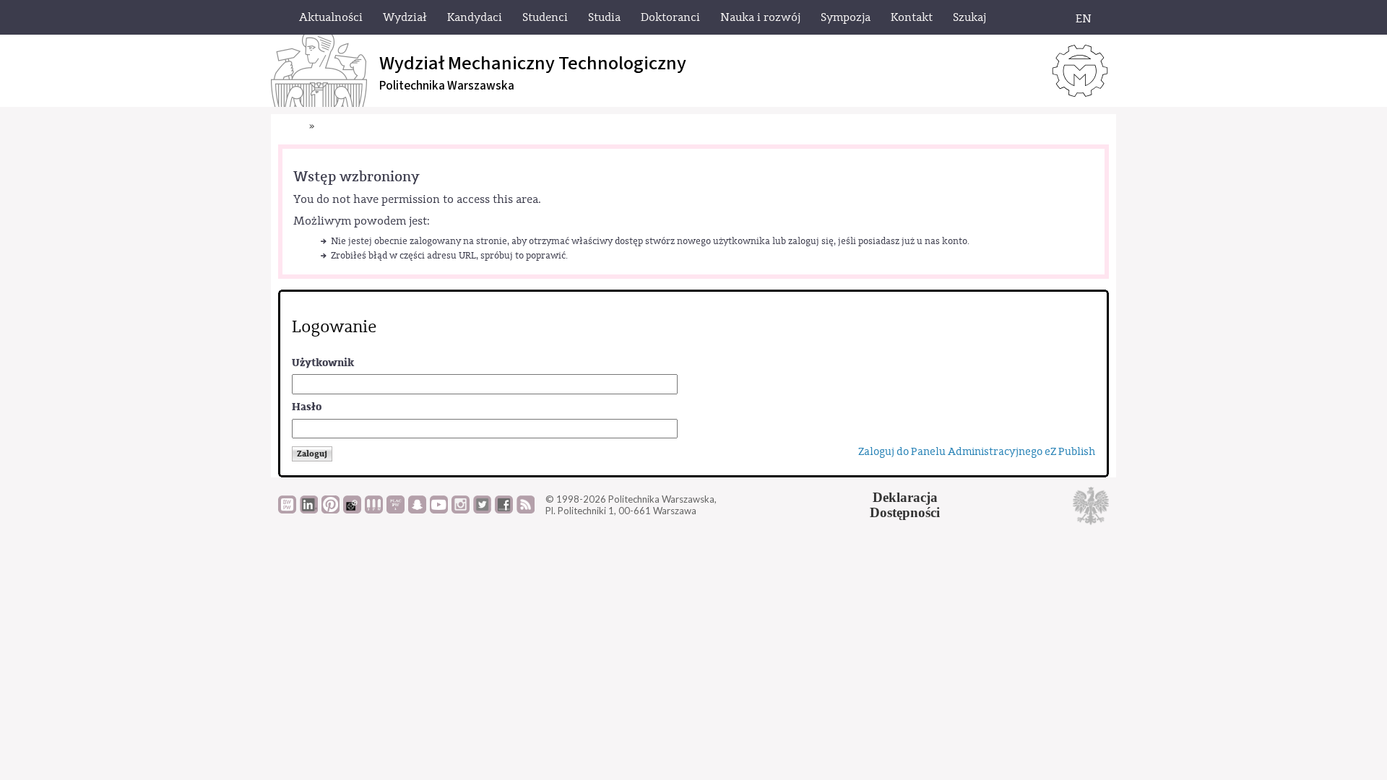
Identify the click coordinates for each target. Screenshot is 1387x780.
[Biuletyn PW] (374, 509)
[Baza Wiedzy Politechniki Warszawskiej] (287, 509)
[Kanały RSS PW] (526, 509)
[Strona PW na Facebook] (504, 509)
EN (1084, 19)
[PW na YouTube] (439, 509)
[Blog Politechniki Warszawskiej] (395, 509)
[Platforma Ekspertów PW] (352, 509)
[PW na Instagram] (460, 509)
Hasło (306, 407)
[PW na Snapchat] (417, 509)
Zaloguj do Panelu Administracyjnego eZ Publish (976, 452)
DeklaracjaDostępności (905, 505)
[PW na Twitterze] (482, 509)
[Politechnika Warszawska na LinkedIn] (309, 509)
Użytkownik (323, 362)
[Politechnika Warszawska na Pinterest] (330, 509)
